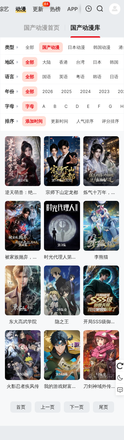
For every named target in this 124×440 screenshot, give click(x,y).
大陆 (46, 62)
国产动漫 (51, 47)
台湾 (80, 62)
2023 (104, 91)
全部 (29, 47)
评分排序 (110, 121)
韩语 (97, 76)
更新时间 (59, 121)
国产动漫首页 (42, 27)
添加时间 (34, 121)
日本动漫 (76, 47)
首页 (20, 407)
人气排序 (85, 121)
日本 (97, 62)
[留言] (120, 389)
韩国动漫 (101, 47)
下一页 (77, 407)
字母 (29, 106)
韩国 (114, 62)
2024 (85, 91)
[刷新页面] (120, 366)
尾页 (103, 407)
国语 (46, 76)
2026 (47, 91)
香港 (63, 62)
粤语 (80, 76)
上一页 (48, 407)
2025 (66, 91)
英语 (63, 76)
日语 (114, 76)
